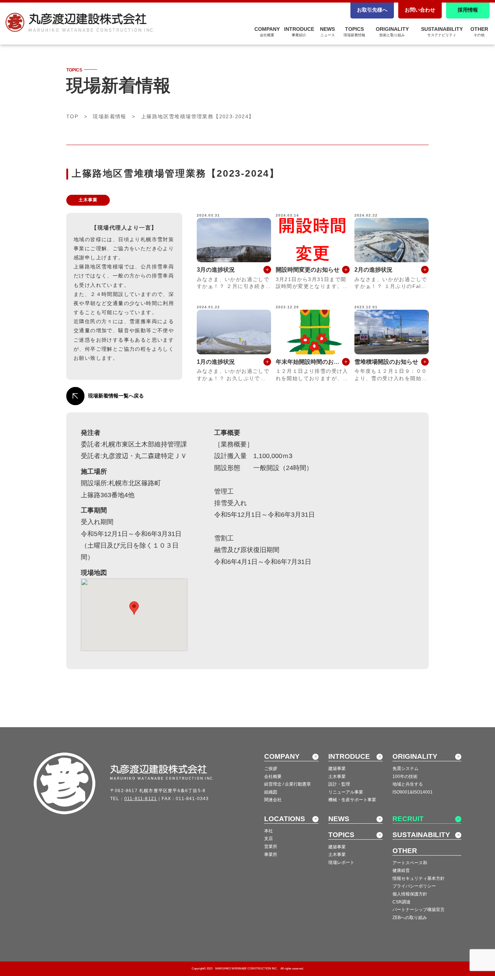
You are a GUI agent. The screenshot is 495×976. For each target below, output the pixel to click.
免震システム (405, 768)
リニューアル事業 (345, 792)
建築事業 (337, 768)
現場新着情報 (109, 116)
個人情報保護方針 (409, 894)
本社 (268, 830)
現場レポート (341, 862)
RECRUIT (408, 819)
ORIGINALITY (392, 31)
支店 (268, 838)
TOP (72, 116)
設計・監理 (339, 784)
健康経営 (401, 870)
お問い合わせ (420, 10)
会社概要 (273, 776)
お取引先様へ (372, 10)
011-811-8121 (140, 798)
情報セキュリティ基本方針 (418, 878)
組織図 (270, 792)
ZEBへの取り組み (409, 917)
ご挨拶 (270, 768)
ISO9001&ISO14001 (412, 792)
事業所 (270, 854)
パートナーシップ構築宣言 (418, 909)
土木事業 (337, 776)
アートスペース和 (409, 862)
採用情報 (468, 10)
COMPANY (267, 31)
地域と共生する (407, 784)
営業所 (270, 846)
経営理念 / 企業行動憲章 (287, 784)
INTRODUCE (299, 31)
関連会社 (273, 799)
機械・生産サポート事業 (352, 799)
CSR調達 (401, 902)
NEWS (327, 31)
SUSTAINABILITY (442, 31)
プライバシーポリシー (414, 886)
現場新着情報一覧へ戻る (116, 396)
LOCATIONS (284, 819)
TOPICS (354, 31)
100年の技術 (404, 776)
